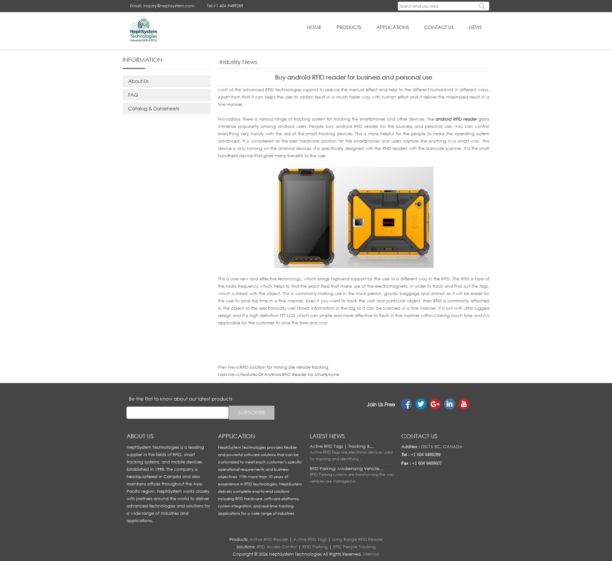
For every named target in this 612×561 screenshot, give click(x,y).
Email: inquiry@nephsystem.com (162, 5)
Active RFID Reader (269, 539)
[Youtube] (464, 404)
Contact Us (439, 27)
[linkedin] (449, 404)
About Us (138, 81)
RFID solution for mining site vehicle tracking (284, 367)
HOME (314, 27)
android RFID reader (456, 119)
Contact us (419, 435)
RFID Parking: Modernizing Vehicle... (346, 468)
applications (392, 27)
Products (349, 27)
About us (140, 435)
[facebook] (406, 404)
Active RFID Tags (310, 539)
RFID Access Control (277, 546)
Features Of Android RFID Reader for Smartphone (289, 374)
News (475, 27)
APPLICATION (236, 435)
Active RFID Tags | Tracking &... (342, 446)
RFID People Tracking (354, 546)
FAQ (133, 95)
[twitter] (421, 404)
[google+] (435, 404)
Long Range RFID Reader (357, 539)
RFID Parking (315, 546)
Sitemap (371, 554)
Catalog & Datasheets (153, 108)
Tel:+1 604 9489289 (225, 5)
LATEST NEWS (327, 435)
